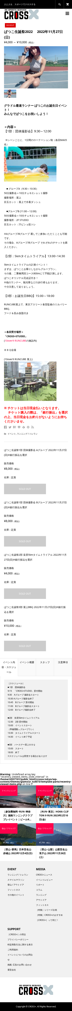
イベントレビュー (44, 879)
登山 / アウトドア (16, 884)
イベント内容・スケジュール (9, 667)
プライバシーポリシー (18, 939)
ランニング (41, 894)
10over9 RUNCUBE (15, 340)
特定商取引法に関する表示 (20, 944)
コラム (39, 889)
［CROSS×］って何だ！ (47, 920)
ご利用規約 (13, 949)
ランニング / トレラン (27, 433)
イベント (12, 433)
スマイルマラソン (16, 879)
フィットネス (14, 889)
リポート (40, 884)
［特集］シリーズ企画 (46, 909)
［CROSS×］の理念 (17, 934)
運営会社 (12, 969)
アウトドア (41, 899)
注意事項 (63, 662)
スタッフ (45, 662)
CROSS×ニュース (44, 874)
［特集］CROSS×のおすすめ (49, 914)
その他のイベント (16, 894)
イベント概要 (27, 662)
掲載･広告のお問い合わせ (20, 964)
